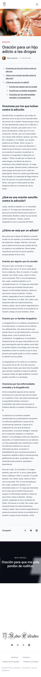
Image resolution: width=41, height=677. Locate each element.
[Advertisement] (20, 604)
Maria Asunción (12, 58)
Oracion (6, 42)
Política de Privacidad (11, 662)
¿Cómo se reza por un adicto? (17, 82)
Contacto (26, 657)
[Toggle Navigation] (37, 4)
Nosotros (14, 657)
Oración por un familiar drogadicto (22, 91)
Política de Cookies (31, 662)
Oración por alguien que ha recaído (23, 87)
